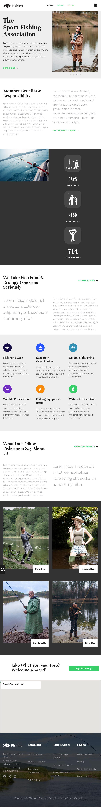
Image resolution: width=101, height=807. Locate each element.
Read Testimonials (84, 446)
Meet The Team (85, 754)
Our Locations (86, 280)
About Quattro (35, 754)
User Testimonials (86, 769)
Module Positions (37, 761)
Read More (9, 68)
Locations (82, 776)
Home (50, 5)
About (60, 5)
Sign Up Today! (83, 668)
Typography (34, 779)
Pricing (81, 761)
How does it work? (62, 765)
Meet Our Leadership (63, 130)
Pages (71, 5)
